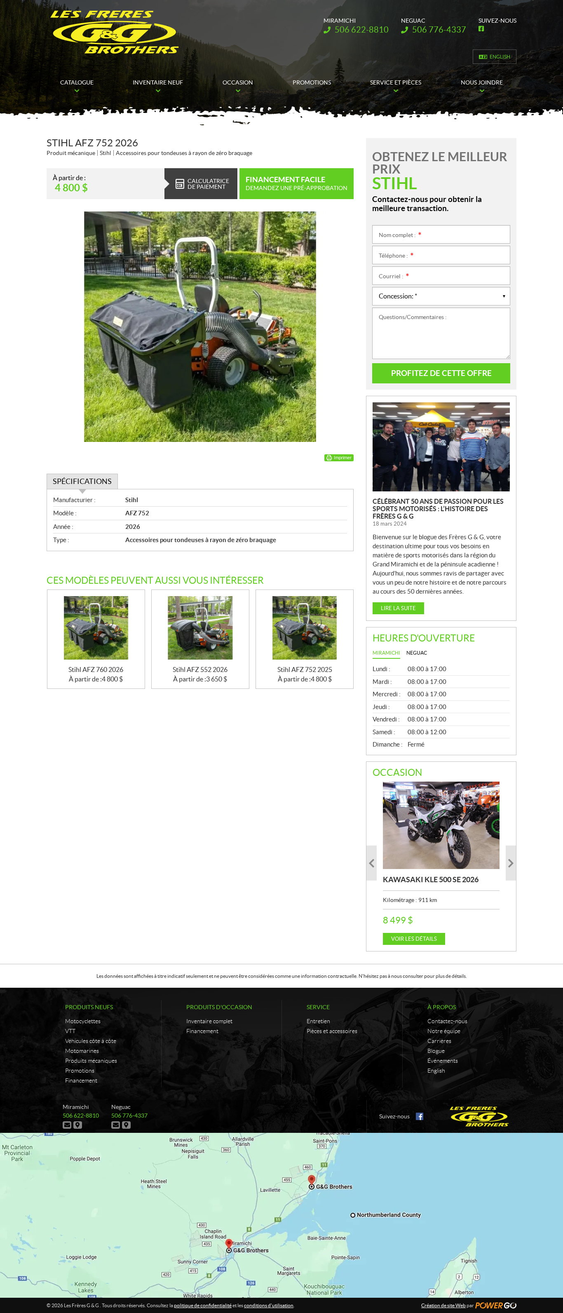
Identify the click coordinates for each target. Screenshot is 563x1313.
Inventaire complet (209, 1021)
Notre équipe (443, 1031)
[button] (371, 863)
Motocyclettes (83, 1021)
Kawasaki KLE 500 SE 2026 (431, 879)
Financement (81, 1080)
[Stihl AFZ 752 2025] (304, 628)
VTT (70, 1031)
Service (318, 1007)
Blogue (436, 1051)
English (500, 56)
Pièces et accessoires (332, 1031)
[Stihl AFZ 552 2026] (200, 628)
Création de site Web (443, 1305)
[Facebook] (419, 1116)
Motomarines (82, 1051)
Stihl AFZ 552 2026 (200, 669)
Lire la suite (398, 608)
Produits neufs (89, 1007)
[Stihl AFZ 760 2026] (96, 628)
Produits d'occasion (219, 1007)
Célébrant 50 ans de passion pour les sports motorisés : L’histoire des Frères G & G (438, 509)
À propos (441, 1007)
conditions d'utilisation (268, 1305)
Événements (442, 1060)
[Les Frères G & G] (114, 32)
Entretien (318, 1021)
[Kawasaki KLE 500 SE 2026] (441, 825)
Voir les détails (414, 939)
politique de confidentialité (203, 1305)
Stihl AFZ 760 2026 (95, 669)
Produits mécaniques (91, 1060)
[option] (441, 863)
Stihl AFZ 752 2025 (304, 669)
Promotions (79, 1070)
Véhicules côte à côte (90, 1041)
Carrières (439, 1041)
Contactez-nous (447, 1021)
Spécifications (82, 481)
